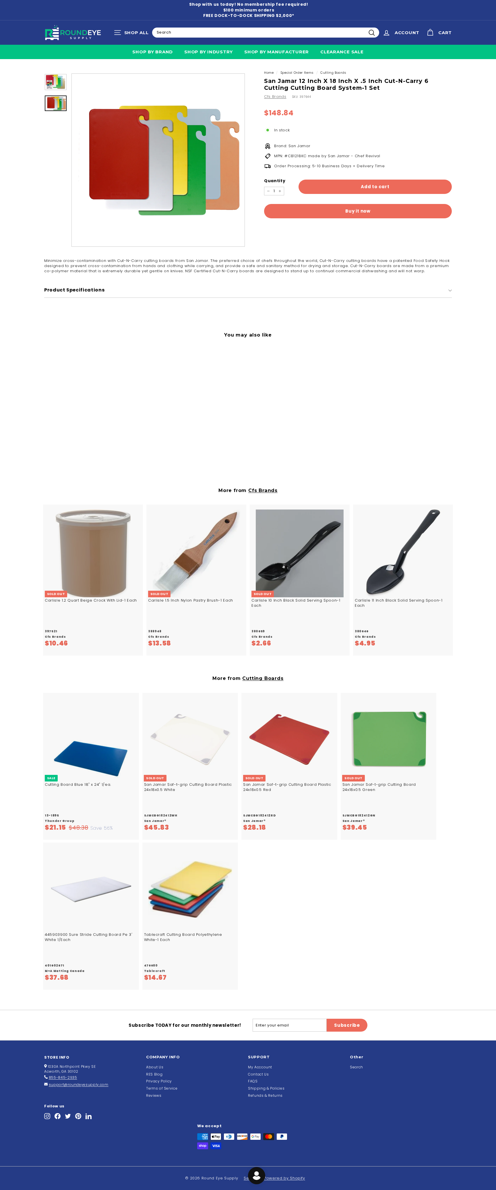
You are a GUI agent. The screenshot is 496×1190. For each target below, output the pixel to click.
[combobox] (265, 32)
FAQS (253, 1081)
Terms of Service (161, 1088)
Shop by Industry (208, 52)
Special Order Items (297, 72)
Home (269, 72)
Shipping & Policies (266, 1088)
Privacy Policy (159, 1081)
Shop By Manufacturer (276, 52)
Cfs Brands (275, 96)
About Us (154, 1067)
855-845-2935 (63, 1077)
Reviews (154, 1095)
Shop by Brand (152, 52)
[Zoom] (158, 160)
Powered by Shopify (284, 1178)
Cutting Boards (333, 72)
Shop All (132, 34)
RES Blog (154, 1074)
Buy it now (358, 211)
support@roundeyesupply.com (78, 1084)
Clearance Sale (342, 52)
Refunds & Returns (265, 1095)
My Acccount (260, 1067)
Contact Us (258, 1074)
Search (356, 1067)
